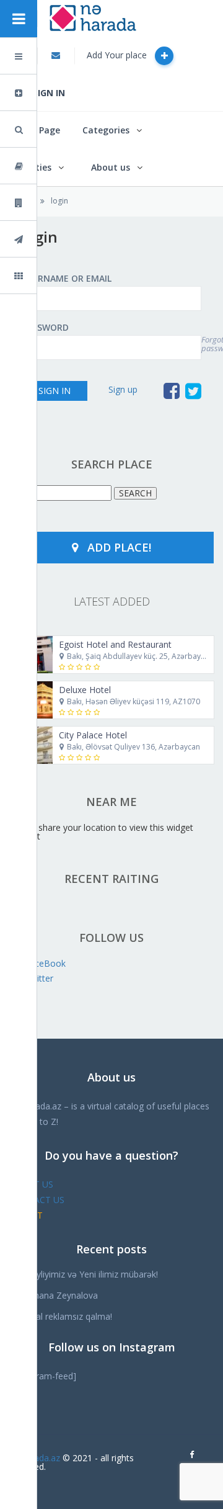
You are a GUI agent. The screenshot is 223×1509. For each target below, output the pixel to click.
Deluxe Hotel (85, 690)
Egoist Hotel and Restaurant (115, 644)
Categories (105, 130)
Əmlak (51, 202)
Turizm (52, 239)
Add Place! (119, 547)
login (59, 200)
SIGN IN (49, 93)
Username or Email (67, 278)
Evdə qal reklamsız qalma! (60, 1316)
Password (45, 327)
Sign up (123, 389)
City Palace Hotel (93, 735)
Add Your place (118, 55)
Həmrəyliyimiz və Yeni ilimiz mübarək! (83, 1274)
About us (110, 167)
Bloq (47, 166)
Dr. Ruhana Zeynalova (53, 1295)
